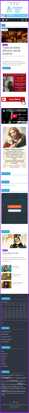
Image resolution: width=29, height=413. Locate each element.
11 (6, 311)
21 (17, 314)
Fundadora (23, 378)
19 (10, 314)
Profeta (9, 388)
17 (2, 314)
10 (2, 311)
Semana (3, 393)
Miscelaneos (4, 353)
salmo (4, 390)
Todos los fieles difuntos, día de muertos (11, 50)
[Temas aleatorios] (26, 20)
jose (5, 381)
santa (10, 391)
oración (8, 386)
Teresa (19, 393)
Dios (15, 375)
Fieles (22, 56)
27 (14, 316)
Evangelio (6, 377)
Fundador (18, 378)
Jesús (2, 381)
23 (25, 314)
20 (14, 314)
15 (21, 311)
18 (6, 314)
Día (15, 56)
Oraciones (3, 356)
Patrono (18, 386)
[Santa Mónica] (6, 266)
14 (17, 311)
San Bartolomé (5, 341)
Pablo (11, 386)
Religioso (18, 388)
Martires (8, 384)
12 (10, 311)
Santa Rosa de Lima (10, 253)
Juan (7, 381)
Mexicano (12, 384)
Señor (6, 393)
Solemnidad (15, 393)
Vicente (23, 393)
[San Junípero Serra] (6, 274)
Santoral (5, 44)
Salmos (3, 361)
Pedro (21, 386)
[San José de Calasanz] (6, 282)
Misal (2, 351)
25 (6, 316)
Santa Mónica (15, 266)
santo (14, 391)
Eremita (21, 375)
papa (14, 386)
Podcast (3, 358)
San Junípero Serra (16, 274)
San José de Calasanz (17, 282)
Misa (16, 384)
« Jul (2, 323)
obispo (3, 386)
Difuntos (19, 56)
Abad (2, 375)
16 (25, 311)
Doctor (18, 375)
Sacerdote (23, 388)
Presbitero (4, 388)
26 (10, 316)
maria (19, 381)
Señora (10, 393)
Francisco (14, 378)
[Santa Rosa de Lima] (14, 235)
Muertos (4, 58)
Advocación (7, 375)
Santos (24, 391)
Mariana (24, 381)
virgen (3, 395)
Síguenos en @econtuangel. (8, 185)
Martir (3, 384)
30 (25, 316)
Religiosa (14, 388)
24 (2, 316)
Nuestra (25, 384)
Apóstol (12, 375)
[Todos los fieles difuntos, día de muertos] (14, 29)
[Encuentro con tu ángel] (3, 20)
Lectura (13, 380)
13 (14, 311)
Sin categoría (4, 366)
